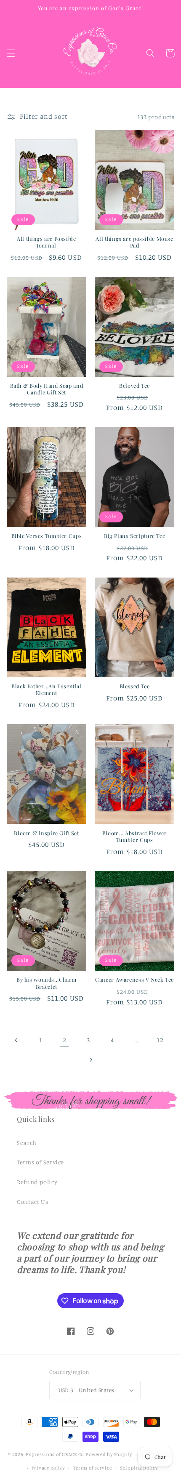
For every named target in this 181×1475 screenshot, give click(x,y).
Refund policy (37, 1181)
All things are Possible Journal (46, 242)
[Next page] (90, 1059)
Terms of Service (40, 1162)
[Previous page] (17, 1040)
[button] (11, 53)
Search (27, 1142)
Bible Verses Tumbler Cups (46, 535)
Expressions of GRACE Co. (55, 1455)
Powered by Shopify (109, 1455)
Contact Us (32, 1201)
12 (160, 1040)
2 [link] (65, 1040)
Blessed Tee (135, 686)
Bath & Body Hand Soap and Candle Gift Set (46, 389)
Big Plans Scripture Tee (134, 535)
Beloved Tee (134, 385)
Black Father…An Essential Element (46, 689)
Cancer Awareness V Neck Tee (134, 979)
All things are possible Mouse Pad (134, 242)
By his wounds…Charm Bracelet (46, 983)
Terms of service (92, 1468)
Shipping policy (139, 1468)
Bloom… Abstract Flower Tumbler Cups (134, 836)
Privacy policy (48, 1468)
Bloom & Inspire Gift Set (46, 833)
